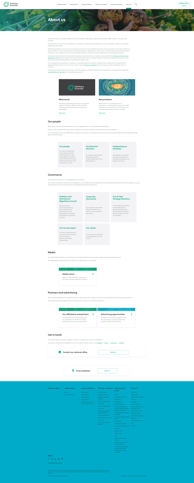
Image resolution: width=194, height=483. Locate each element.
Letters (116, 394)
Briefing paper (118, 401)
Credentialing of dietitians (104, 406)
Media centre (68, 274)
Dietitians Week (61, 4)
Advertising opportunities (113, 314)
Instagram (113, 343)
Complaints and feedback (104, 401)
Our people (64, 147)
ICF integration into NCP (120, 423)
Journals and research (103, 415)
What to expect (84, 392)
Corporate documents (91, 198)
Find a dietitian (85, 397)
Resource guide (118, 433)
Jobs (132, 423)
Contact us (113, 352)
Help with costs (84, 394)
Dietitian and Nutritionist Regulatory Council (68, 199)
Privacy (136, 476)
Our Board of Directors (92, 148)
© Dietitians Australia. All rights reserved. (58, 476)
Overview (117, 428)
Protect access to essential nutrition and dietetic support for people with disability (122, 408)
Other (116, 435)
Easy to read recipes (69, 394)
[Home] (11, 3)
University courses (102, 392)
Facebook (99, 343)
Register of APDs (85, 399)
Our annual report (67, 228)
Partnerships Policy (135, 413)
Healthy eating (118, 421)
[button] (136, 4)
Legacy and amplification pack (122, 426)
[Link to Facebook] (49, 459)
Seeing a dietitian (87, 4)
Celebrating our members (120, 148)
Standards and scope (103, 394)
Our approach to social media (55, 462)
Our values (91, 228)
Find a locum (101, 420)
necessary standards (90, 65)
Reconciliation (105, 100)
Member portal (183, 3)
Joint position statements (121, 397)
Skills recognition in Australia (105, 417)
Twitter (106, 343)
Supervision (100, 408)
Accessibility (124, 476)
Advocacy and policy (116, 4)
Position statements (119, 404)
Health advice (74, 4)
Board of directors (135, 404)
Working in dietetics (101, 4)
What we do (64, 100)
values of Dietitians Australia (56, 72)
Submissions (117, 399)
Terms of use (131, 476)
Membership (101, 403)
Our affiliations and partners (75, 314)
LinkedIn (121, 343)
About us (128, 4)
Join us (184, 5)
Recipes (66, 392)
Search (106, 370)
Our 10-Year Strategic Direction (121, 198)
